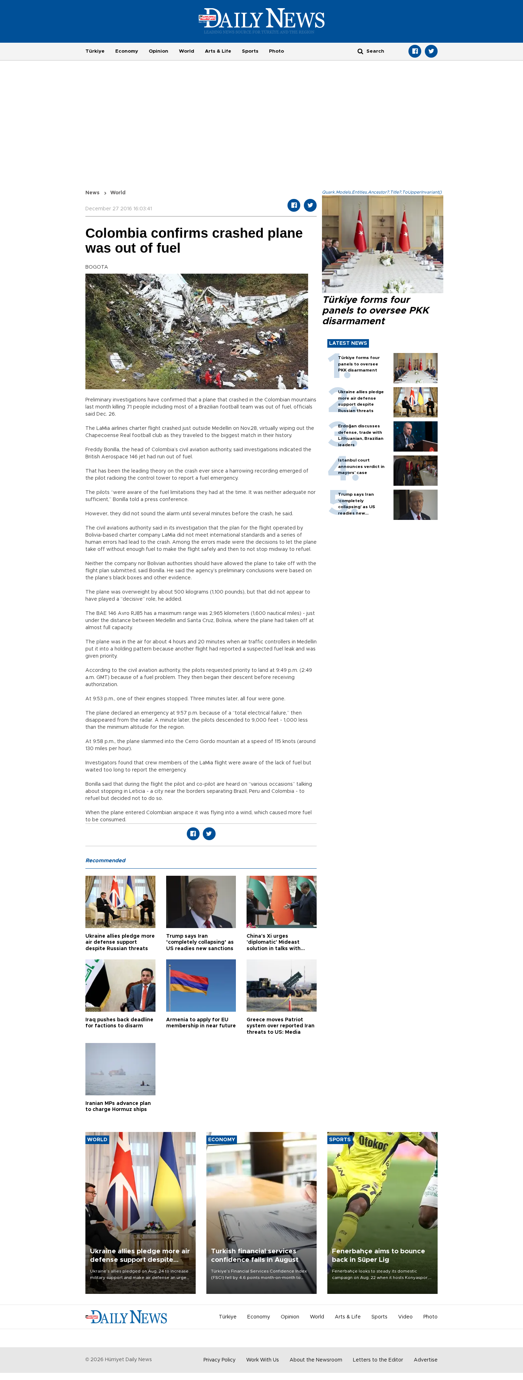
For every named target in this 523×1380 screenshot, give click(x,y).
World (186, 51)
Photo (276, 51)
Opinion (158, 51)
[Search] (360, 51)
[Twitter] (431, 51)
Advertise (426, 1360)
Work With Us (262, 1360)
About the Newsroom (316, 1360)
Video (405, 1317)
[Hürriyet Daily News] (262, 20)
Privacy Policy (220, 1360)
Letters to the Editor (378, 1360)
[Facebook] (414, 51)
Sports (250, 51)
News (92, 192)
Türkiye (95, 51)
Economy (126, 51)
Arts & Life (218, 51)
